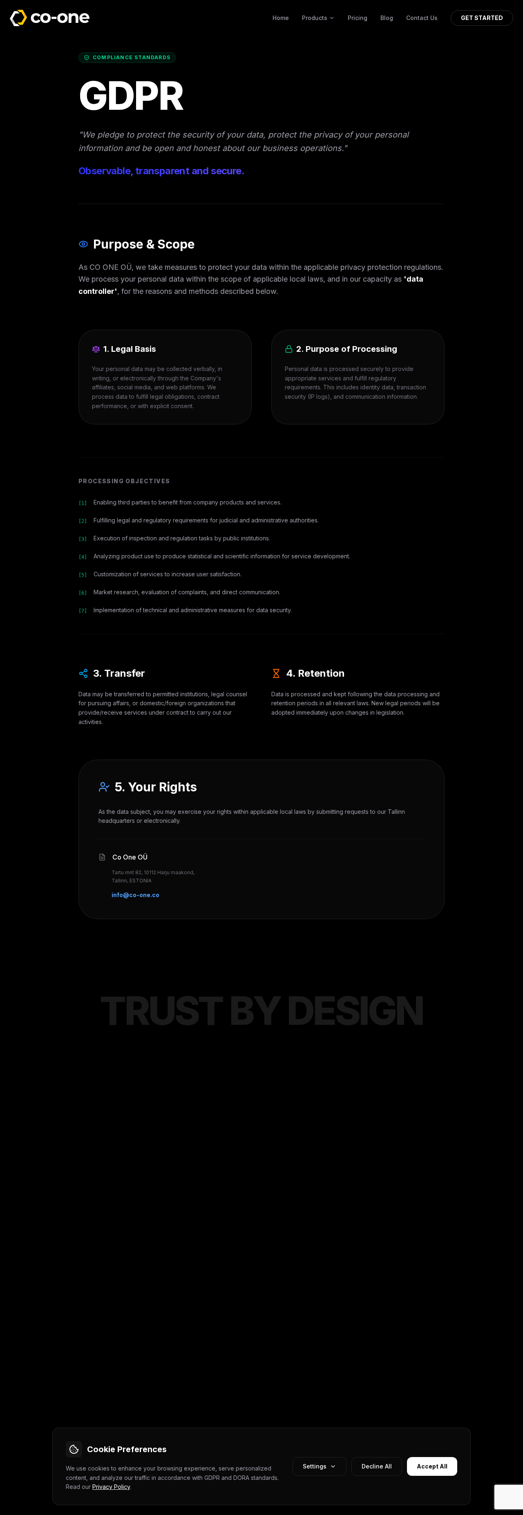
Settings (314, 1466)
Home (281, 17)
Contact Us (422, 17)
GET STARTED (482, 17)
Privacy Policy (111, 1486)
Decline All (377, 1466)
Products (314, 17)
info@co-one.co (135, 894)
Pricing (357, 17)
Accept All (432, 1466)
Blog (386, 17)
